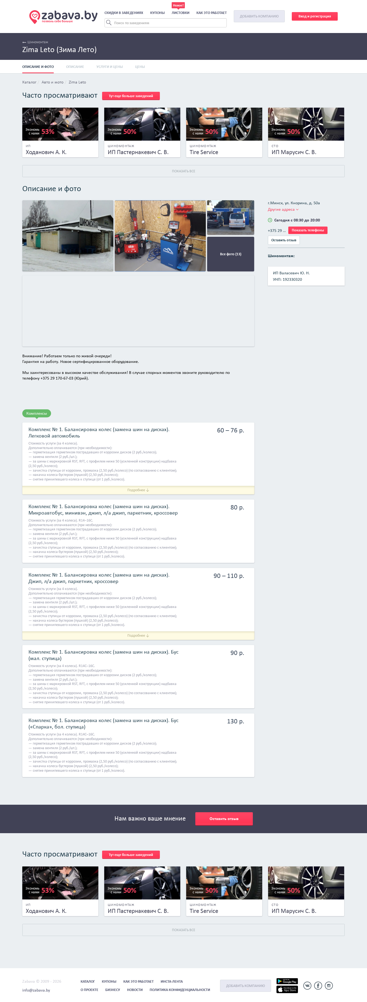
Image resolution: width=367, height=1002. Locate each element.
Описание (75, 66)
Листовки (180, 12)
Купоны (157, 12)
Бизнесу (112, 990)
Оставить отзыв (283, 240)
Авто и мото (52, 82)
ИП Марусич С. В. (294, 152)
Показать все (183, 171)
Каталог (29, 82)
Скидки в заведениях (124, 12)
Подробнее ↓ (138, 490)
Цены (140, 66)
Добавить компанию (259, 16)
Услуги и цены (109, 66)
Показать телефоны (308, 230)
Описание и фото (38, 66)
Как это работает (211, 12)
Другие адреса (282, 209)
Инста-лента (172, 981)
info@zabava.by (36, 990)
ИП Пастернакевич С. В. (138, 152)
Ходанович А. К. (46, 152)
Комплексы (36, 413)
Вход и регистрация (314, 16)
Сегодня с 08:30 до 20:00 (297, 220)
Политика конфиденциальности (180, 990)
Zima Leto (77, 82)
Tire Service (204, 152)
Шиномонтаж (37, 42)
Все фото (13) (230, 254)
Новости (135, 990)
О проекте (89, 990)
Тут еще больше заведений (131, 96)
